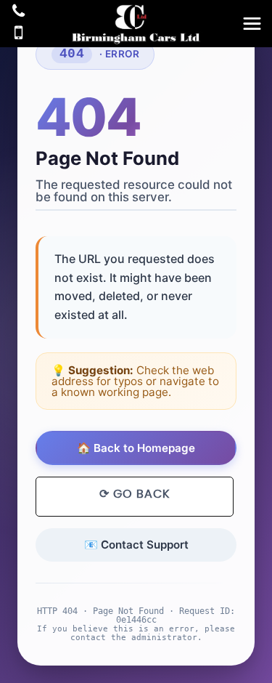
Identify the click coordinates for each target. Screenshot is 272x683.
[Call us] (18, 12)
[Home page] (136, 24)
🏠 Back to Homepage (136, 448)
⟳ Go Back (134, 494)
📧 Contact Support (136, 544)
